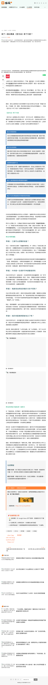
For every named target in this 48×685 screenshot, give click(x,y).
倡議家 (5, 30)
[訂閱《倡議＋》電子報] (26, 499)
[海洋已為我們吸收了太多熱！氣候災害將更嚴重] (8, 596)
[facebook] (35, 3)
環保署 (22, 531)
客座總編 (4, 7)
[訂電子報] (41, 3)
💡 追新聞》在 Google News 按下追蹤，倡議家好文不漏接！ (26, 519)
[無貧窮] (8, 76)
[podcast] (39, 3)
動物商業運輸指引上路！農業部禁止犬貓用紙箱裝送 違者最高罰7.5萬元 (31, 643)
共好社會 (36, 7)
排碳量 (35, 531)
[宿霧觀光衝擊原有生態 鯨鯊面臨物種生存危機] (8, 585)
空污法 (16, 531)
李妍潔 (8, 37)
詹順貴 (28, 531)
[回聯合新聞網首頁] (3, 3)
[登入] (43, 3)
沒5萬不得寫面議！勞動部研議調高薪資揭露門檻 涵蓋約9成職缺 (31, 621)
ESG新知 (29, 7)
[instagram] (37, 3)
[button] (45, 3)
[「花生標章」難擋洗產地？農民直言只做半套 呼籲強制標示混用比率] (8, 612)
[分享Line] (3, 79)
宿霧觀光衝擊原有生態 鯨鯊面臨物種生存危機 (30, 582)
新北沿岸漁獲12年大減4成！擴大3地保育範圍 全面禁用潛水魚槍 (31, 665)
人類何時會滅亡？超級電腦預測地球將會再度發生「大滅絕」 (26, 525)
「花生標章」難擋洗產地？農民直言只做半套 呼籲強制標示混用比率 (30, 610)
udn (2, 30)
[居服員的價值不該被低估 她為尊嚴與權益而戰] (8, 561)
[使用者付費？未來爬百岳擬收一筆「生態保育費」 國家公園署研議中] (8, 635)
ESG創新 (22, 7)
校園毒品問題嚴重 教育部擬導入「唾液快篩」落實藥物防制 (30, 654)
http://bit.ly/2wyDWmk (23, 506)
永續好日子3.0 (13, 7)
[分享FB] (3, 76)
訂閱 (35, 679)
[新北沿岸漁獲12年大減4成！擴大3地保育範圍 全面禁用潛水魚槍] (8, 668)
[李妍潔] (10, 539)
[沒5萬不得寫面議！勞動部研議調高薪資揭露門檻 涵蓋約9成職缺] (8, 623)
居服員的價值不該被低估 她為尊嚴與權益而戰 (30, 558)
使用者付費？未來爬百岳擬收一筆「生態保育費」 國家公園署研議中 (31, 632)
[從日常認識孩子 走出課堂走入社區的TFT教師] (8, 572)
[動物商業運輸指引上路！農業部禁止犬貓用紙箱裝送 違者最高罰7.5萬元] (8, 646)
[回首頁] (7, 3)
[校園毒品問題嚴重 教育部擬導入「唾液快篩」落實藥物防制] (8, 657)
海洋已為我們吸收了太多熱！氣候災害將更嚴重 (30, 593)
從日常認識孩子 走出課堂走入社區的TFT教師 (30, 569)
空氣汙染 (10, 531)
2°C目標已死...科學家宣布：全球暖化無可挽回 (22, 523)
